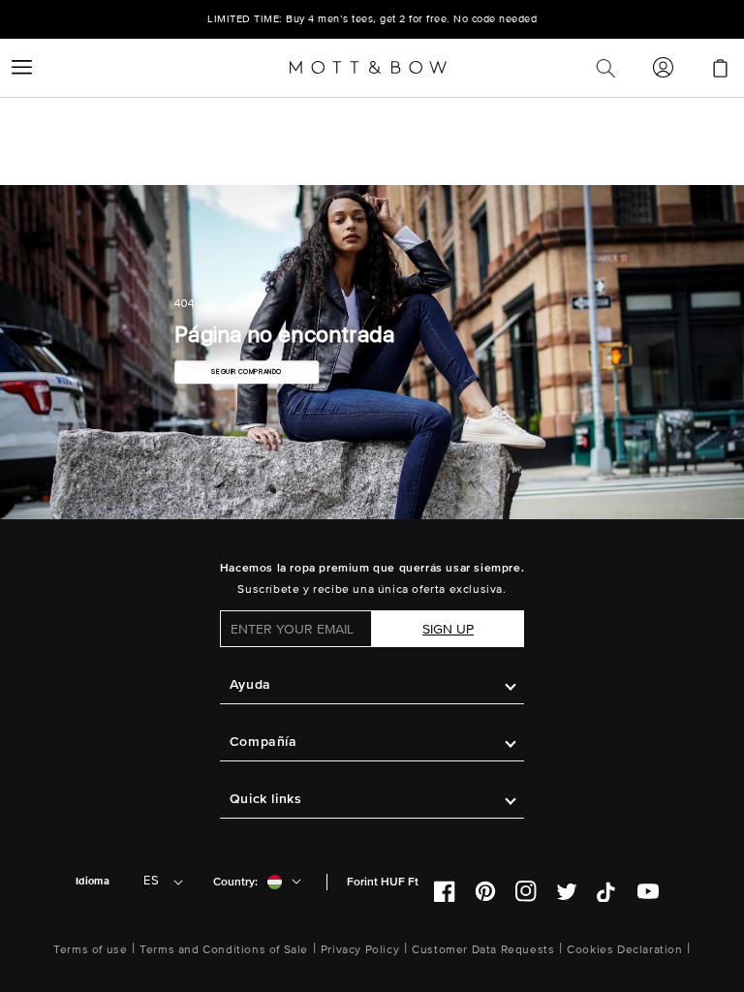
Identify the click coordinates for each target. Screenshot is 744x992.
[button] (21, 67)
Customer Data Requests (483, 950)
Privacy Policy (360, 950)
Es (151, 880)
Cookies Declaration (624, 950)
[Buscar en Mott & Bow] (605, 67)
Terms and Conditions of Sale (224, 950)
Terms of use (90, 950)
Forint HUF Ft (382, 882)
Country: (235, 882)
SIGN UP (448, 629)
